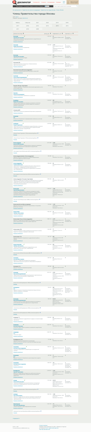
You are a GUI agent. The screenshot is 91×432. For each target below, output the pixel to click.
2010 (27, 29)
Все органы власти (17, 10)
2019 (57, 22)
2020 (47, 22)
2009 (37, 29)
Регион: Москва (59, 10)
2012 (67, 26)
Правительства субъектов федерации (31, 10)
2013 (57, 26)
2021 (37, 22)
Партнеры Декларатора (44, 429)
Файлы (18, 22)
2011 (17, 29)
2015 (37, 26)
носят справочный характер (52, 428)
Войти (72, 1)
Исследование (50, 2)
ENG (64, 1)
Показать (15, 134)
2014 (47, 26)
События (27, 22)
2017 (17, 26)
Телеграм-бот (36, 2)
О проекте (43, 2)
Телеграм (58, 2)
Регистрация (75, 1)
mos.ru (16, 16)
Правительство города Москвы (48, 10)
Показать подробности (18, 41)
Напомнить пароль (74, 2)
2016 (27, 26)
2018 (67, 22)
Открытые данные (43, 425)
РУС (64, 3)
